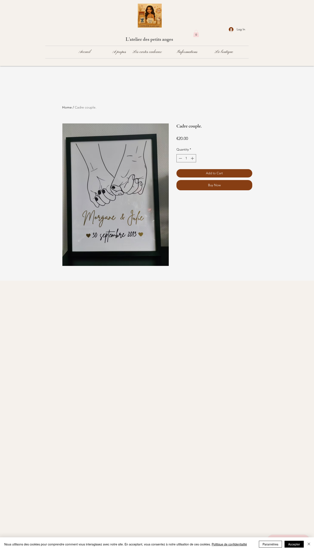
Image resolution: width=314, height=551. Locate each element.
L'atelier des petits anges (150, 40)
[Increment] (193, 158)
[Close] (308, 544)
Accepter (294, 544)
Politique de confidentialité (229, 544)
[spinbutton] (186, 158)
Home (67, 107)
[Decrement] (180, 158)
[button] (196, 33)
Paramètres (270, 544)
